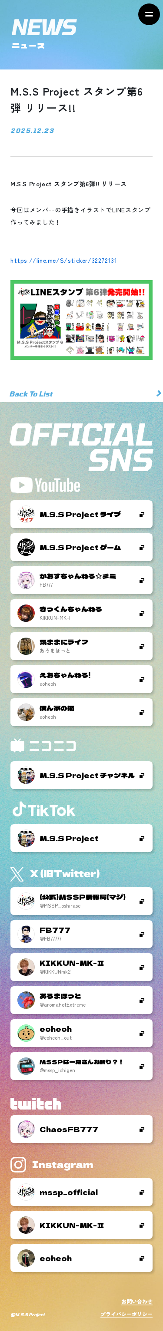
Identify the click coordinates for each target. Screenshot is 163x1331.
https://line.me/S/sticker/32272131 (63, 260)
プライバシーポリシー (126, 1314)
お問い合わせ (137, 1301)
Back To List (30, 394)
